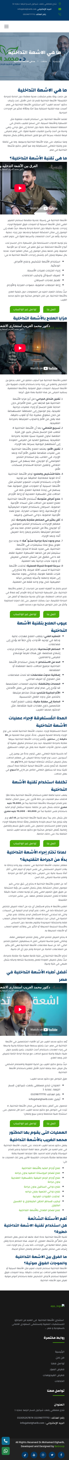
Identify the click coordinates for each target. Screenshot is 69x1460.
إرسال (34, 763)
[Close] (63, 694)
